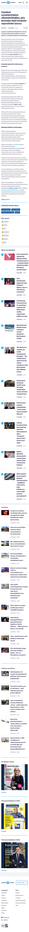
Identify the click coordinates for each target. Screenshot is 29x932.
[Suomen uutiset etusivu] (8, 2)
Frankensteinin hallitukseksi (10, 190)
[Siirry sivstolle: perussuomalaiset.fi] (7, 926)
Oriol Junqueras (6, 209)
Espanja (17, 212)
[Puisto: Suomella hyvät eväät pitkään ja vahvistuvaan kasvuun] (5, 640)
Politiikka (4, 893)
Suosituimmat (19, 895)
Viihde (3, 913)
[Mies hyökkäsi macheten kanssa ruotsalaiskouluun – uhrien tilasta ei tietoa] (5, 545)
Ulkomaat (4, 28)
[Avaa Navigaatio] (27, 2)
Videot (3, 908)
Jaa (24, 28)
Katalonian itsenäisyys (7, 212)
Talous (3, 895)
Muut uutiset (4, 903)
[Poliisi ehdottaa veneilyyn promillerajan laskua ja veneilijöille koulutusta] (5, 609)
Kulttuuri (3, 905)
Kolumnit (4, 910)
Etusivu (17, 893)
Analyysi (3, 898)
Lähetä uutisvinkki (20, 900)
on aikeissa (16, 144)
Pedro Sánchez (15, 209)
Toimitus (17, 898)
